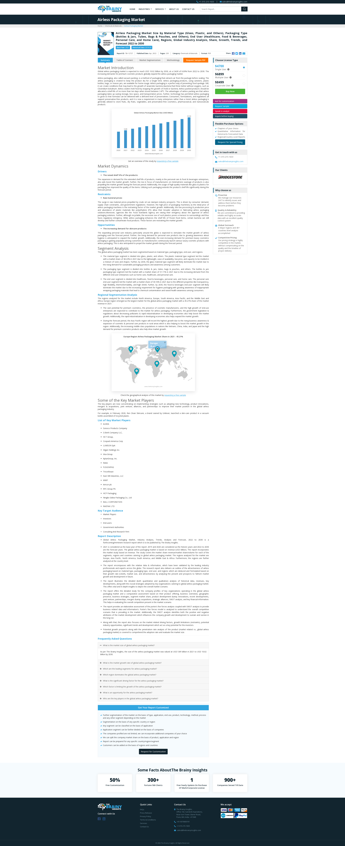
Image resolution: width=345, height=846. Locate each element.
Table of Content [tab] (124, 60)
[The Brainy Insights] (110, 9)
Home (132, 9)
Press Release (146, 813)
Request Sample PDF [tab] (195, 60)
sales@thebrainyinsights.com (234, 2)
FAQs (142, 809)
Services (159, 9)
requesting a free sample (167, 161)
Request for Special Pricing (230, 142)
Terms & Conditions (148, 820)
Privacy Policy (145, 816)
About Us (174, 9)
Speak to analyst (222, 111)
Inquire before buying (224, 116)
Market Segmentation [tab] (150, 60)
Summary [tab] (105, 60)
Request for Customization (153, 751)
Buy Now (230, 91)
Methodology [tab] (173, 60)
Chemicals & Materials (113, 26)
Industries (144, 9)
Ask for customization (224, 101)
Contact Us (188, 9)
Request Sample (222, 106)
